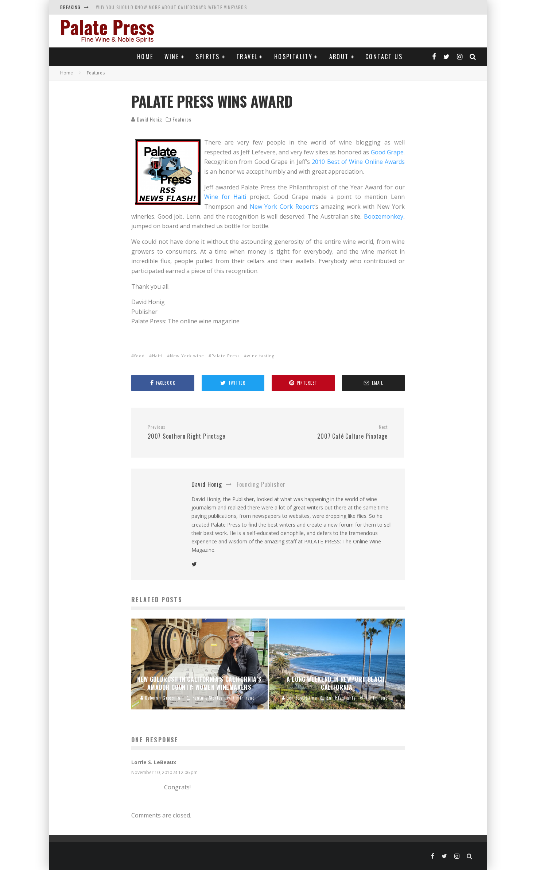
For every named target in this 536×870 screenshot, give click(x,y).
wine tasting (261, 355)
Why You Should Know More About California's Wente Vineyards (171, 7)
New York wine (187, 355)
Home (145, 56)
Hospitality (293, 56)
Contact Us (384, 56)
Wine (171, 56)
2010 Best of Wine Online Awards (358, 162)
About (339, 56)
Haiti (157, 355)
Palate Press (225, 355)
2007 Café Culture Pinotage (352, 432)
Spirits (208, 56)
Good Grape (387, 152)
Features (181, 119)
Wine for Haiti (225, 197)
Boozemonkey (383, 216)
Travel (246, 56)
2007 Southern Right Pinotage (186, 432)
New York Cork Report (282, 207)
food (139, 355)
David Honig (148, 119)
